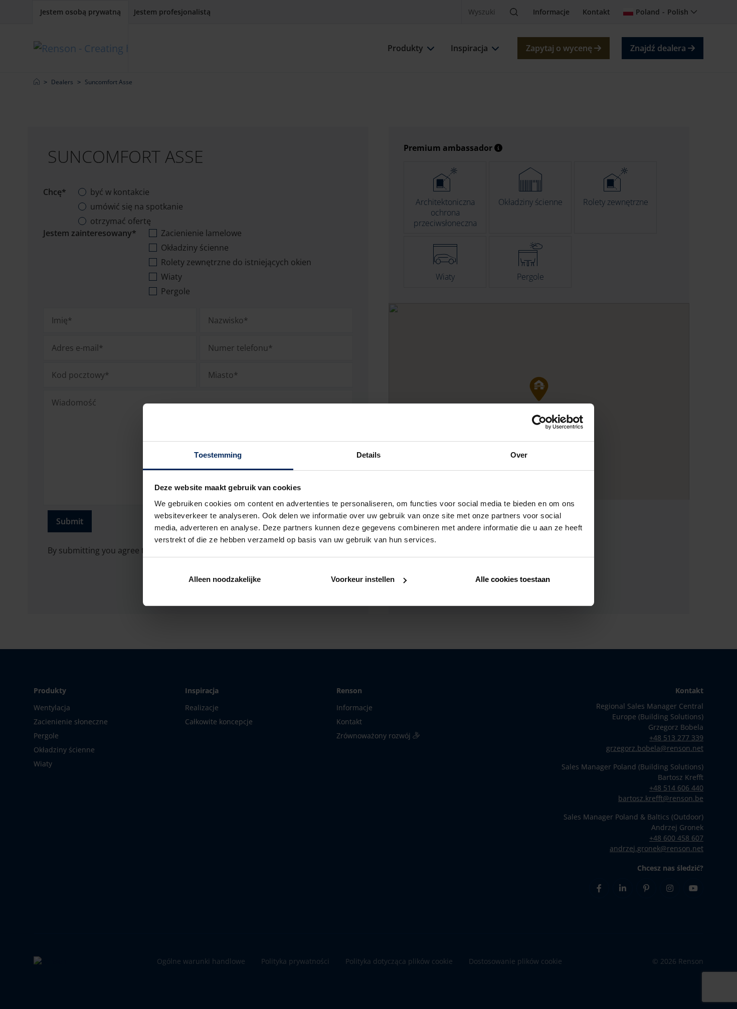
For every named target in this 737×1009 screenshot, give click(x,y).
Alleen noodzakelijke (225, 579)
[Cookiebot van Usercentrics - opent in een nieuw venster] (539, 422)
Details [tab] (368, 455)
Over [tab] (518, 455)
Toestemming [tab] (218, 455)
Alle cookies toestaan (512, 579)
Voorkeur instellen (363, 579)
